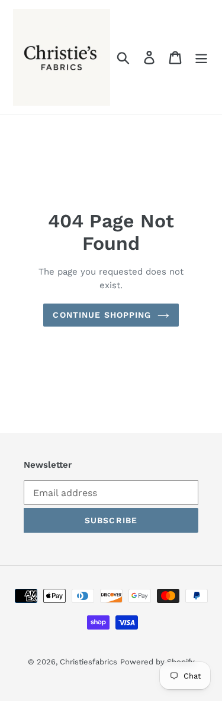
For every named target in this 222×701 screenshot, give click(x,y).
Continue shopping (102, 314)
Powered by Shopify (157, 661)
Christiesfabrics (88, 661)
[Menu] (201, 57)
